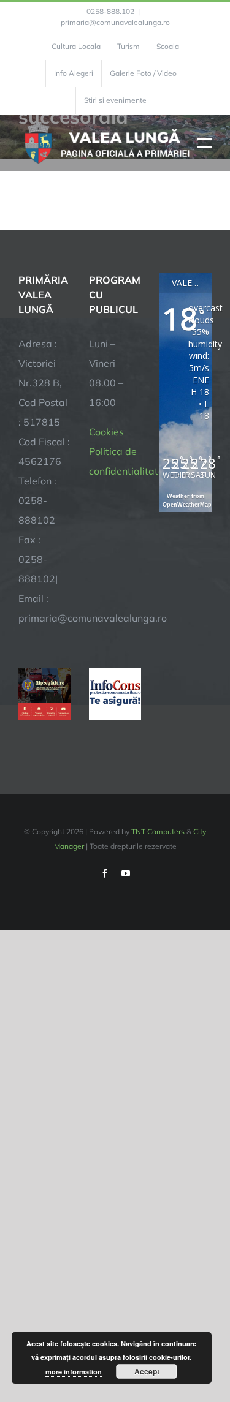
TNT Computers (158, 831)
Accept (146, 1371)
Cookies (106, 432)
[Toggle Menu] (204, 142)
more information (73, 1371)
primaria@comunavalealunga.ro (115, 22)
